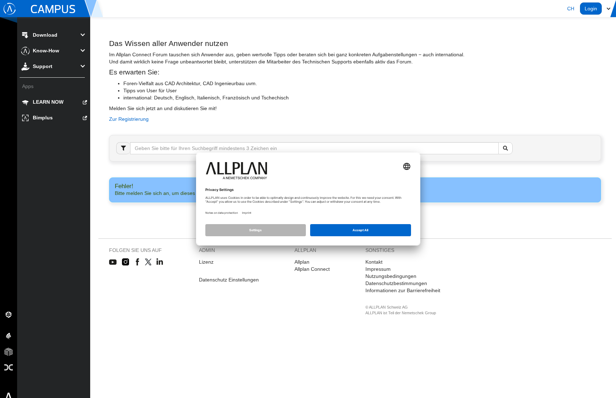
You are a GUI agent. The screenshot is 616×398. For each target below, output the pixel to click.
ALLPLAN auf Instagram (126, 262)
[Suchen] (505, 148)
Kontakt (374, 262)
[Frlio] (8, 351)
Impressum (378, 269)
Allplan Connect (312, 269)
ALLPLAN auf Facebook (137, 262)
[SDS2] (8, 314)
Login (591, 8)
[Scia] (8, 335)
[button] (570, 8)
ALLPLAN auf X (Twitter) (147, 262)
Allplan (301, 262)
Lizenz (206, 262)
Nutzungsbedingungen (390, 276)
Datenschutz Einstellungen (229, 280)
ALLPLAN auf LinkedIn (159, 262)
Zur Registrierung (129, 119)
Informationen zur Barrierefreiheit (402, 290)
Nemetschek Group (419, 313)
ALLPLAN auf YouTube (113, 262)
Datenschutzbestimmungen (396, 283)
